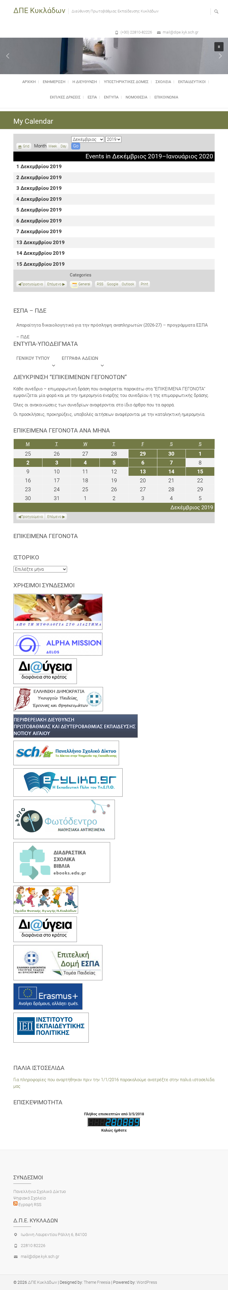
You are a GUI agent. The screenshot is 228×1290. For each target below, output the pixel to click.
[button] (7, 56)
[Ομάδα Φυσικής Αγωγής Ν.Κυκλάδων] (45, 889)
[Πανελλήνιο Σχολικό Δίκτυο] (66, 744)
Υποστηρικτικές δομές (126, 81)
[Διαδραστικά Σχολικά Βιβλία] (61, 845)
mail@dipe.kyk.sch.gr (180, 32)
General (84, 284)
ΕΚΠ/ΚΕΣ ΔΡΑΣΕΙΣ (65, 97)
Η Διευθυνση (84, 81)
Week (52, 146)
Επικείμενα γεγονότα (45, 536)
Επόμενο (54, 284)
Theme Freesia (97, 1282)
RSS (100, 284)
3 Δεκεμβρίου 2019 (39, 188)
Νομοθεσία (136, 97)
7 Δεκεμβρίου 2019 (39, 231)
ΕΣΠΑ (92, 97)
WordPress (147, 1282)
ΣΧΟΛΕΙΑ (163, 81)
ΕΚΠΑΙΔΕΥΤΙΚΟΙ (192, 81)
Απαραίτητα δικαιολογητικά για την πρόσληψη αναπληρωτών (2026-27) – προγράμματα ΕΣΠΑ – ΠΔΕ (112, 326)
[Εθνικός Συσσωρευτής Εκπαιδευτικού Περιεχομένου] (64, 803)
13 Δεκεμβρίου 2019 (40, 242)
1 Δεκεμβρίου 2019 (39, 166)
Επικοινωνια (166, 97)
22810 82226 (33, 1245)
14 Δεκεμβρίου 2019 (40, 253)
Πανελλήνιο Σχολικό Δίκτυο (39, 1191)
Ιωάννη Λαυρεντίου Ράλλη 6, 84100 (54, 1234)
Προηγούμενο (32, 284)
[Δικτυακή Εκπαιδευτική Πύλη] (68, 771)
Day (63, 146)
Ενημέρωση (54, 81)
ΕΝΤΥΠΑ (111, 97)
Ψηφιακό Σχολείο (29, 1198)
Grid (26, 146)
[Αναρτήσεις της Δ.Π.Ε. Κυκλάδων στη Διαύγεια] (45, 661)
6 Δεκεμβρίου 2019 (39, 221)
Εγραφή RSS (29, 1204)
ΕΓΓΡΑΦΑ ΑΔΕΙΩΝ (80, 358)
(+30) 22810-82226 (136, 32)
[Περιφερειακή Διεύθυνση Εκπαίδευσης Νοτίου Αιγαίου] (75, 717)
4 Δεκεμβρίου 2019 (39, 199)
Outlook (128, 284)
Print (145, 284)
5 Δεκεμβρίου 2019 (39, 210)
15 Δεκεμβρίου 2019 (40, 264)
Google (112, 284)
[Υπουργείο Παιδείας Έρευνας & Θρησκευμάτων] (58, 690)
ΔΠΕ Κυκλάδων (39, 10)
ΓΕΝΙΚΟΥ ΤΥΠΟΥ (33, 358)
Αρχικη (29, 81)
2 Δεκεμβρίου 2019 (39, 177)
